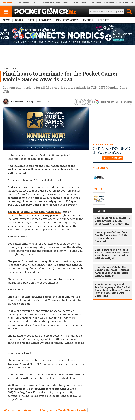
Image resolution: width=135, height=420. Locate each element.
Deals (19, 20)
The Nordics (23, 2)
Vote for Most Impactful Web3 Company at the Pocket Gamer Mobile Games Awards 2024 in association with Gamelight (112, 290)
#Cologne (46, 410)
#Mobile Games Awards (71, 410)
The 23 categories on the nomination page (34, 211)
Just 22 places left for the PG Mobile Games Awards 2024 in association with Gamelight (112, 237)
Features (45, 20)
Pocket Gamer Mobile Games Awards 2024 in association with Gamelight (43, 171)
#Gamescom (12, 410)
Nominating (74, 247)
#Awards (30, 410)
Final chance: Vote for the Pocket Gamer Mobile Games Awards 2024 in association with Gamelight (112, 271)
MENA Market (79, 2)
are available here (64, 378)
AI (34, 2)
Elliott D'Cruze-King (23, 101)
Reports (103, 20)
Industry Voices (67, 20)
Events (88, 20)
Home (5, 68)
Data (31, 20)
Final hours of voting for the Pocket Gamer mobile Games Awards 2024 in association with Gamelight (112, 254)
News (6, 20)
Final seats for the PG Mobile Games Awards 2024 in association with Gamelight (112, 220)
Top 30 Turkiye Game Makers (54, 2)
